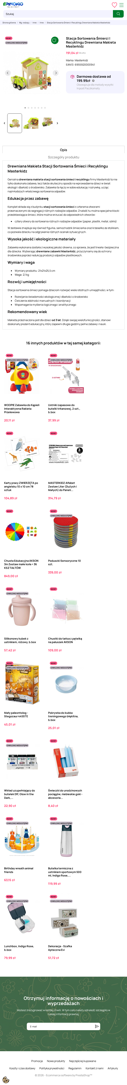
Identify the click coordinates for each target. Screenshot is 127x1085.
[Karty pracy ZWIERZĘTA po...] (34, 443)
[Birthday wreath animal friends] (34, 829)
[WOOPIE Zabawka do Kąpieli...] (34, 366)
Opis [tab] (63, 150)
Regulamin (75, 1068)
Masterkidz (81, 60)
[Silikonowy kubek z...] (34, 599)
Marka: (70, 60)
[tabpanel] (31, 73)
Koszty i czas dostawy (22, 1068)
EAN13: (70, 64)
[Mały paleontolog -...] (34, 673)
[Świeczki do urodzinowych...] (78, 751)
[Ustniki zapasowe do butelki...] (78, 366)
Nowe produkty (56, 1061)
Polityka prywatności (51, 1068)
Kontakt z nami (95, 1068)
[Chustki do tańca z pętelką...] (78, 599)
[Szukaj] (118, 14)
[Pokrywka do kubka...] (78, 673)
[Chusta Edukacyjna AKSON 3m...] (34, 521)
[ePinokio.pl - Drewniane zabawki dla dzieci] (13, 5)
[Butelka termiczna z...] (78, 829)
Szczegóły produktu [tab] (63, 157)
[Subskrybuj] (97, 1026)
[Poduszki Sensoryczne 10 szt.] (78, 521)
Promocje (37, 1061)
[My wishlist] (114, 5)
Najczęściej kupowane (82, 1061)
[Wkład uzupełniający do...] (34, 751)
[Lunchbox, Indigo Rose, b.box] (34, 907)
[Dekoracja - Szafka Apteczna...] (78, 907)
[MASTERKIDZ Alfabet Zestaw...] (78, 443)
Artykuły (113, 1068)
